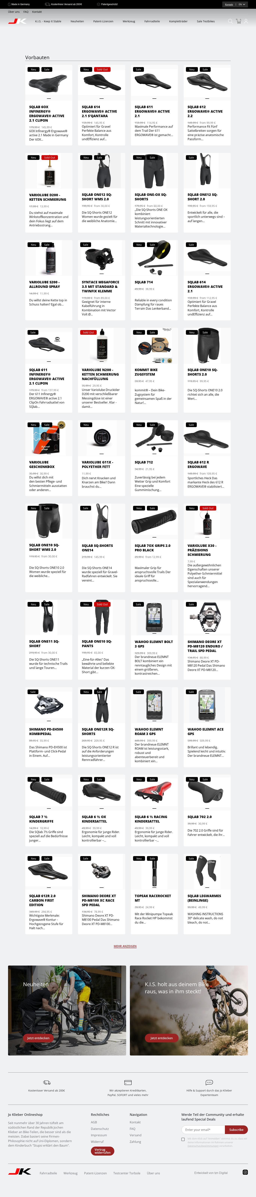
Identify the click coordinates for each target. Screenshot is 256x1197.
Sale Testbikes (206, 21)
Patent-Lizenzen (103, 21)
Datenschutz (100, 1128)
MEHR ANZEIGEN (125, 946)
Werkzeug (129, 21)
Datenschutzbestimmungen (203, 1146)
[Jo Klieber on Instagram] (245, 1174)
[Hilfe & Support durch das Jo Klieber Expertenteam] (209, 1083)
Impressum (99, 1135)
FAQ (25, 11)
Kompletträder (178, 21)
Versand (135, 1135)
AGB (94, 1122)
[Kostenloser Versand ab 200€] (46, 1082)
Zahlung (135, 1141)
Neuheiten (77, 21)
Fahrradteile (152, 21)
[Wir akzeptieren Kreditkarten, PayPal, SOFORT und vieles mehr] (128, 1082)
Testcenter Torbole (126, 1173)
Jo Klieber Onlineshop (25, 1114)
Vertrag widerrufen (103, 1151)
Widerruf (97, 1141)
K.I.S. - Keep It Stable (48, 21)
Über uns (14, 11)
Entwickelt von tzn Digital (211, 1173)
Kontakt (229, 4)
